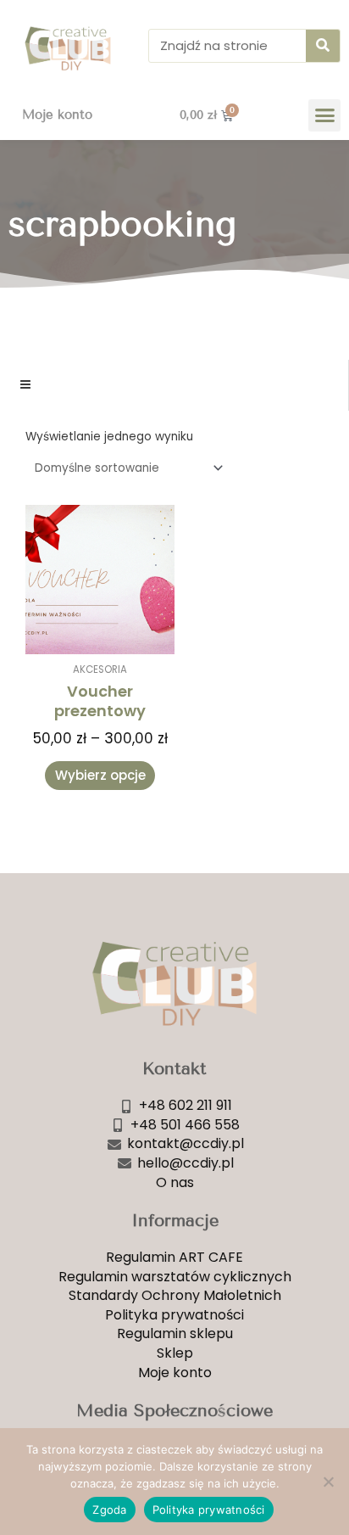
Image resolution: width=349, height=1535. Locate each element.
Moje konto (57, 114)
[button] (324, 115)
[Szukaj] (323, 46)
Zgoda (109, 1509)
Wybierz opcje (100, 775)
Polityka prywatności (208, 1509)
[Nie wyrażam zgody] (327, 1481)
